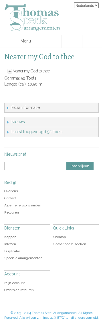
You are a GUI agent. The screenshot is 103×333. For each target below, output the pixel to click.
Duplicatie (12, 251)
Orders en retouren (19, 290)
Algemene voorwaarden (22, 205)
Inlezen (10, 244)
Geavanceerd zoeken (69, 244)
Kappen (10, 237)
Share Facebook (21, 97)
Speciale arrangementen (23, 258)
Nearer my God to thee (31, 71)
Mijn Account (14, 283)
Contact (10, 198)
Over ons (11, 191)
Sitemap (59, 237)
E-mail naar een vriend (10, 97)
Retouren (11, 212)
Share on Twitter (33, 97)
